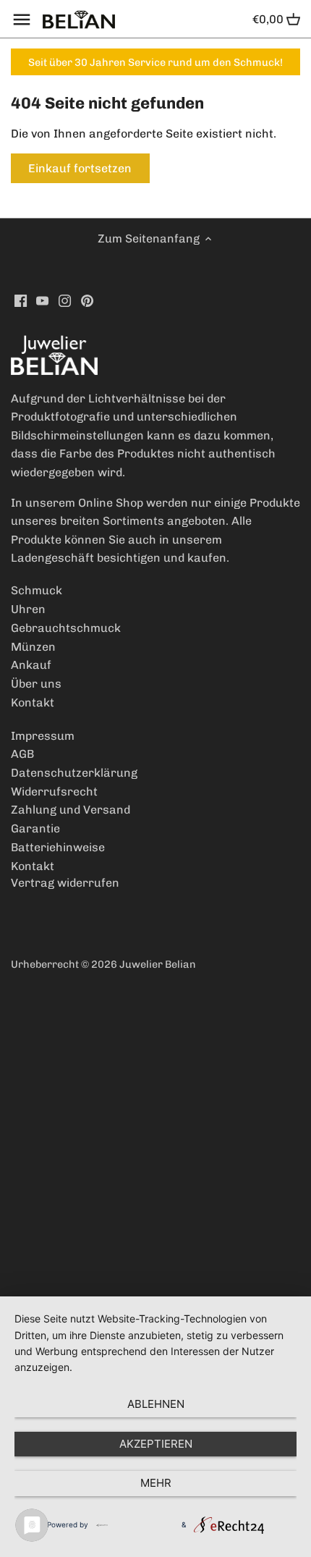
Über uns (36, 684)
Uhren (28, 609)
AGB (22, 754)
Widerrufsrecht (54, 791)
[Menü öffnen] (22, 19)
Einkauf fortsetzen (80, 168)
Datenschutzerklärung (74, 773)
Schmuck (36, 590)
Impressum (42, 736)
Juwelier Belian (157, 964)
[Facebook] (20, 300)
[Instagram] (65, 300)
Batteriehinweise (58, 847)
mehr (155, 1483)
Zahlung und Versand (70, 810)
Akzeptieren (155, 1444)
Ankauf (31, 665)
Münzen (33, 647)
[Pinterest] (87, 300)
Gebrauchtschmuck (66, 628)
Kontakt (32, 702)
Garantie (35, 828)
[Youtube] (42, 300)
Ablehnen (155, 1404)
